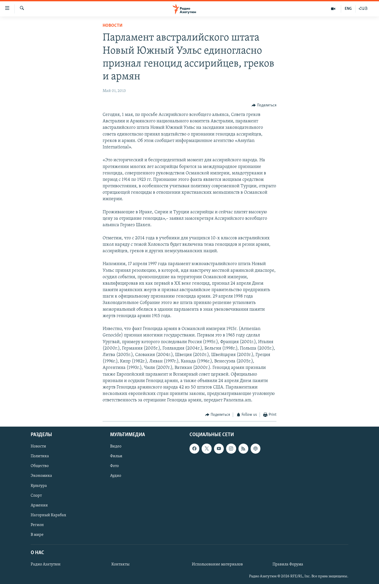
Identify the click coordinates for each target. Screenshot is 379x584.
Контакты (120, 564)
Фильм (116, 456)
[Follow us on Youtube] (219, 448)
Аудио (115, 476)
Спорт (36, 496)
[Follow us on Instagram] (231, 448)
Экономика (41, 476)
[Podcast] (255, 448)
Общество (40, 466)
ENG (348, 9)
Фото (114, 466)
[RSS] (243, 448)
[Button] (264, 105)
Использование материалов (217, 564)
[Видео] (333, 8)
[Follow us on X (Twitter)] (206, 448)
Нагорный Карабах (48, 515)
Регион (37, 525)
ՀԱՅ (363, 9)
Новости (112, 25)
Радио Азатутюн (46, 564)
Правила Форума (288, 564)
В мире (37, 535)
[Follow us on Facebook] (194, 448)
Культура (39, 486)
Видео (115, 446)
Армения (39, 505)
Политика (40, 456)
